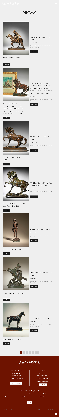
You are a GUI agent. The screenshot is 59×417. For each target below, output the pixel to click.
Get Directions (43, 384)
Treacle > (54, 409)
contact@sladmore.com (16, 375)
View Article (34, 51)
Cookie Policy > (38, 409)
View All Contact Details (16, 383)
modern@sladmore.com (16, 380)
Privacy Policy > (24, 409)
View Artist (6, 64)
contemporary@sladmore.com (16, 378)
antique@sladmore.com (16, 377)
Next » (37, 352)
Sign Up (29, 402)
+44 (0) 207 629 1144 (16, 373)
